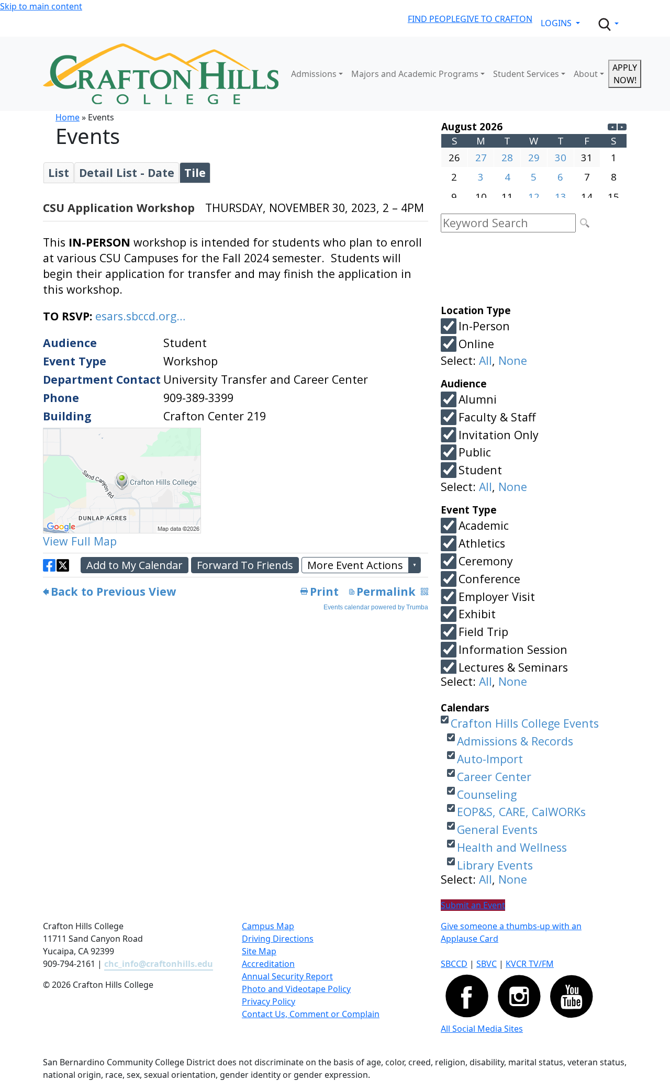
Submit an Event (473, 905)
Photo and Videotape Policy (296, 989)
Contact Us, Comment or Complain (310, 1014)
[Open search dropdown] (607, 25)
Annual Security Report (287, 976)
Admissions (314, 74)
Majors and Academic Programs (414, 74)
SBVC (486, 963)
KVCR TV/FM (530, 963)
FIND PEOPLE (434, 19)
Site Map (259, 951)
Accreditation (268, 963)
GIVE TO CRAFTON (496, 19)
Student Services (526, 74)
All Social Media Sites (482, 1028)
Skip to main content (41, 6)
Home (67, 117)
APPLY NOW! (624, 74)
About (586, 74)
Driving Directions (278, 938)
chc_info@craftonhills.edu (158, 963)
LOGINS (557, 23)
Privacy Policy (268, 1001)
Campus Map (268, 926)
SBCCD (454, 963)
